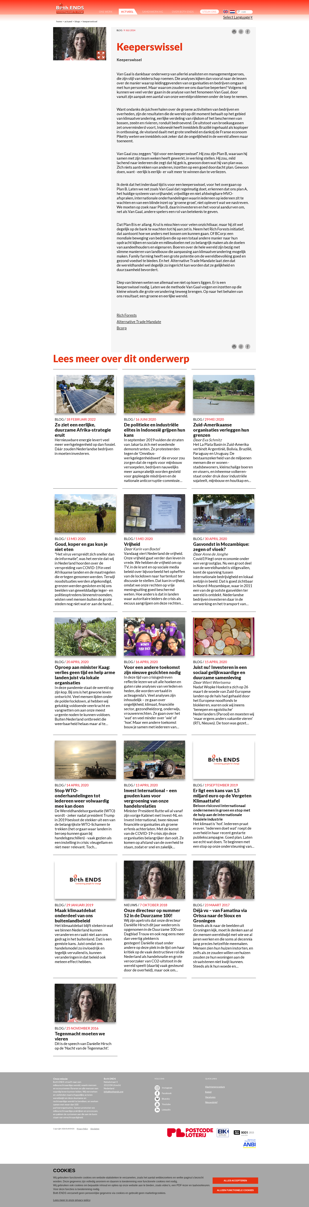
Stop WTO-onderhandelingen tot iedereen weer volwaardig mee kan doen (82, 798)
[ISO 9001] (223, 1136)
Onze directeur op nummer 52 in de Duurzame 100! (152, 913)
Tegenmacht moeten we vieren (80, 1036)
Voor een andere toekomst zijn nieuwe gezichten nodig (152, 669)
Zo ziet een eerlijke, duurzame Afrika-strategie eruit (83, 430)
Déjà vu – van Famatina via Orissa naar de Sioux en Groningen (220, 915)
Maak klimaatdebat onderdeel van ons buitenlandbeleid (75, 915)
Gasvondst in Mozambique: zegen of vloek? (221, 546)
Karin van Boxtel (146, 549)
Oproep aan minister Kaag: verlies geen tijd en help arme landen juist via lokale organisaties (85, 674)
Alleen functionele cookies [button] (235, 1190)
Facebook (166, 1093)
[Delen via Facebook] (247, 33)
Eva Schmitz (212, 440)
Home (59, 21)
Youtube (166, 1104)
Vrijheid (132, 544)
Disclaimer (94, 1129)
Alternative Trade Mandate (139, 321)
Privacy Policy (82, 1129)
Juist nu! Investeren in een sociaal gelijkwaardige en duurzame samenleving (220, 672)
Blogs (77, 21)
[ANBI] (249, 1147)
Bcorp (122, 328)
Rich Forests (127, 315)
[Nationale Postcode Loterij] (190, 1136)
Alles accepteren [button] (235, 1180)
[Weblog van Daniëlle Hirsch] (79, 59)
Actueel (68, 21)
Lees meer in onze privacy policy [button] (71, 1200)
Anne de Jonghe (215, 554)
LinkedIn (166, 1109)
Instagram (166, 1087)
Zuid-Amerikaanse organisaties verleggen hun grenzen (221, 430)
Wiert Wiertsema (216, 682)
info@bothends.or (113, 1091)
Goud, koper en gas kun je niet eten (81, 546)
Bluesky (165, 1098)
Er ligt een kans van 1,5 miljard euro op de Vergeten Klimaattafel (222, 795)
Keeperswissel (90, 21)
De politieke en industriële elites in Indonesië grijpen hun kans (154, 430)
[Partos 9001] (244, 1136)
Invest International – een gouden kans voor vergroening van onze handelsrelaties (150, 798)
